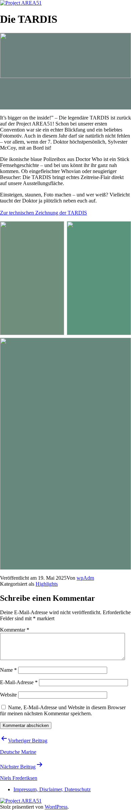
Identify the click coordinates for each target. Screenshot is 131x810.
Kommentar (14, 630)
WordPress (56, 807)
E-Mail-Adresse (19, 682)
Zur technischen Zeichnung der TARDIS (43, 213)
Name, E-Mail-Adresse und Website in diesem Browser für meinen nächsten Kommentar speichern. (63, 710)
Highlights (47, 584)
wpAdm (85, 578)
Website (8, 695)
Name (8, 670)
